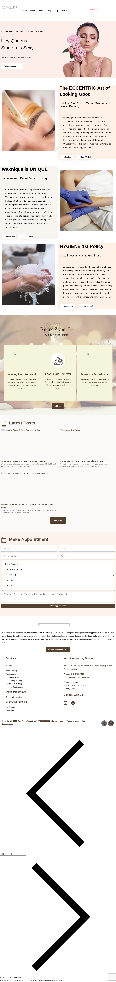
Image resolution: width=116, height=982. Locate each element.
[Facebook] (104, 723)
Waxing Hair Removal (22, 374)
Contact (64, 11)
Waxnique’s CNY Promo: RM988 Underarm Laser (82, 461)
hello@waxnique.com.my (79, 677)
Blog (49, 11)
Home (24, 11)
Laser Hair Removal (58, 374)
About (32, 11)
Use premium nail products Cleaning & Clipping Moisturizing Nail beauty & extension (95, 382)
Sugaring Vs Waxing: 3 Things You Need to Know (23, 461)
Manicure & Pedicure (94, 374)
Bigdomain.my (8, 724)
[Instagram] (111, 723)
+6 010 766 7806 (77, 674)
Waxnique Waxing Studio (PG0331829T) (34, 721)
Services (41, 11)
